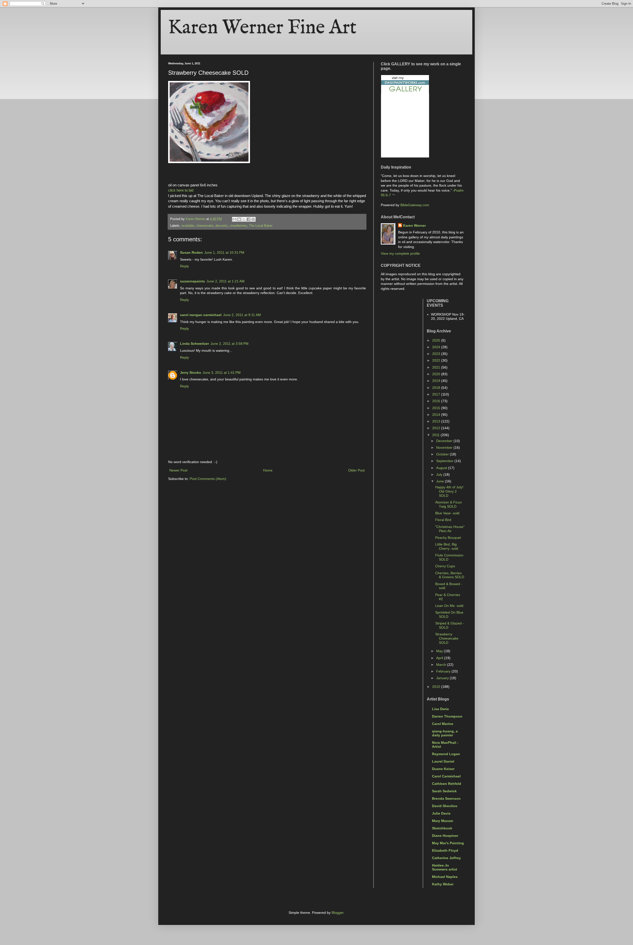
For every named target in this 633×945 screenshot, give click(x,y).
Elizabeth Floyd (445, 850)
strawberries (238, 225)
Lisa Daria (440, 709)
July (439, 474)
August (442, 468)
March (441, 665)
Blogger (337, 913)
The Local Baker (260, 225)
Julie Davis (441, 813)
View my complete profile (400, 253)
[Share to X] (243, 219)
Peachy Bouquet (448, 538)
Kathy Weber (442, 884)
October (443, 454)
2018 (436, 388)
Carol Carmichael (446, 776)
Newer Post (178, 470)
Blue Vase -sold (447, 513)
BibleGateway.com (414, 205)
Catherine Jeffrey (446, 858)
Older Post (356, 470)
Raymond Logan (446, 754)
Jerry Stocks (190, 372)
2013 (436, 421)
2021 (436, 367)
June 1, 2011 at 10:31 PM (224, 252)
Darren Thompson (447, 716)
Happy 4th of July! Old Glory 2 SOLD (449, 491)
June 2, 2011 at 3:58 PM (229, 344)
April (440, 658)
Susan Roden (191, 252)
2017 (436, 394)
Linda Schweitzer (194, 344)
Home (267, 470)
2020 (436, 374)
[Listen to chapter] (393, 195)
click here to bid (180, 190)
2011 (436, 435)
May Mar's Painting (448, 843)
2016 (436, 401)
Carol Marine (442, 724)
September (445, 461)
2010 (436, 687)
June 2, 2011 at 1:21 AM (225, 281)
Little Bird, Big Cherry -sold (446, 546)
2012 (436, 428)
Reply (184, 266)
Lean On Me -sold (449, 606)
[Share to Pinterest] (253, 219)
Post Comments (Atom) (208, 479)
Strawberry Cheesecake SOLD (446, 638)
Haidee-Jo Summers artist (444, 867)
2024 (436, 347)
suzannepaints (192, 281)
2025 (436, 340)
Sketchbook (442, 828)
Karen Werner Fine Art (262, 27)
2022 (436, 360)
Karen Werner (414, 225)
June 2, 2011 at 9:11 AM (242, 315)
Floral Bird (443, 520)
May (440, 651)
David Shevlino (444, 806)
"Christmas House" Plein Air (450, 529)
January (443, 678)
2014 (436, 415)
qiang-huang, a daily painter (445, 733)
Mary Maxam (442, 821)
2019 (436, 381)
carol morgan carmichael (201, 315)
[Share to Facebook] (248, 219)
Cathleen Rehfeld (446, 784)
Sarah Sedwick (444, 791)
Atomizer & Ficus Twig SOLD (448, 504)
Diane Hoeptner (445, 836)
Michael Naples (445, 877)
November (444, 447)
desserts (221, 225)
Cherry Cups (445, 566)
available (187, 225)
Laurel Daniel (443, 761)
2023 (436, 354)
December (444, 441)
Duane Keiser (443, 769)
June (440, 481)
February (444, 671)
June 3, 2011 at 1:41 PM (222, 372)
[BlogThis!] (239, 219)
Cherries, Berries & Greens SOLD (449, 575)
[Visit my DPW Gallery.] (405, 93)
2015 (436, 408)
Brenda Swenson (446, 798)
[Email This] (234, 219)
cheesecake (204, 225)
